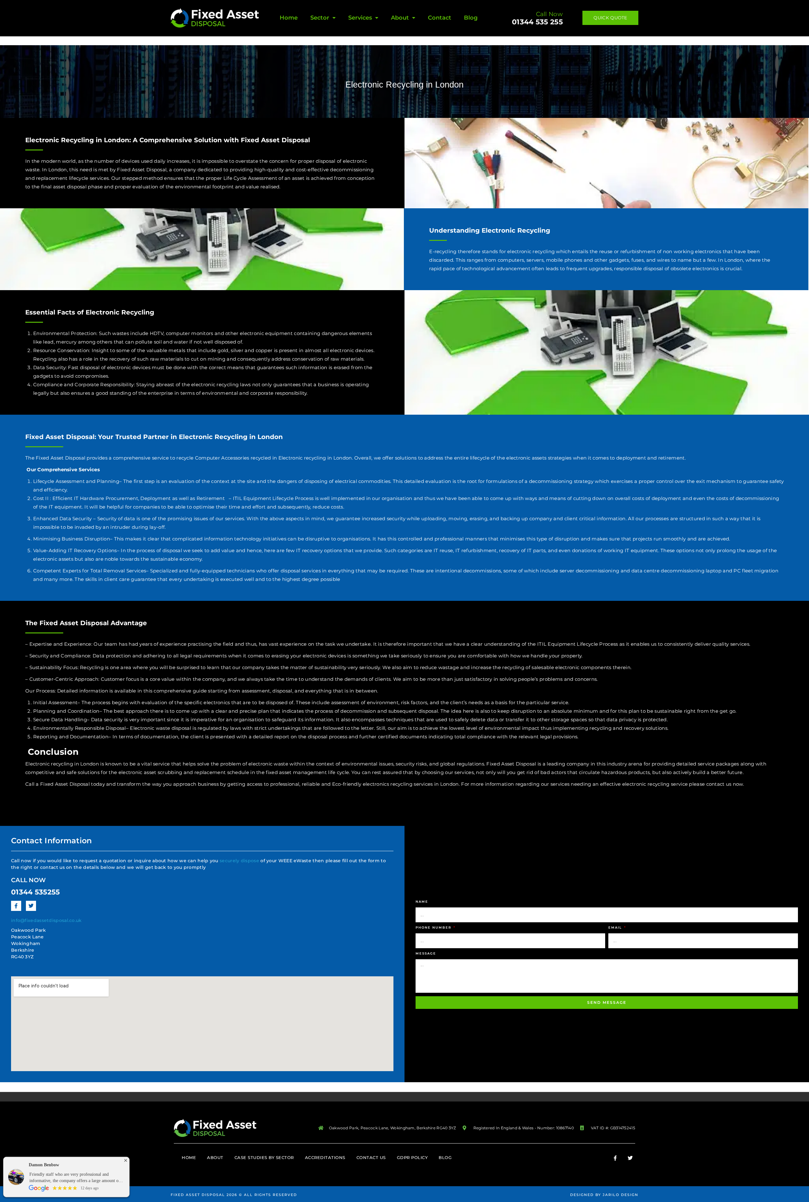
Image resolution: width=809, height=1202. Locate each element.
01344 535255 (35, 892)
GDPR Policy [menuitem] (412, 1157)
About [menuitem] (400, 17)
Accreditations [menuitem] (325, 1157)
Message (426, 953)
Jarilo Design (620, 1195)
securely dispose (239, 860)
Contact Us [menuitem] (371, 1157)
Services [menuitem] (360, 17)
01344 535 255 (537, 22)
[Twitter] (31, 906)
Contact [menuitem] (439, 17)
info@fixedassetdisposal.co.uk (46, 920)
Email (615, 927)
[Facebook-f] (16, 906)
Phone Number (434, 927)
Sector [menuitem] (319, 17)
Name (422, 902)
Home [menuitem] (289, 17)
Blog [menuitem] (470, 17)
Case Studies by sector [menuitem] (264, 1157)
